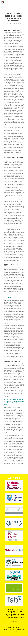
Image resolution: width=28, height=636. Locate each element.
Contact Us (14, 631)
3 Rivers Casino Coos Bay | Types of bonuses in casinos (14, 403)
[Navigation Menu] (26, 2)
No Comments (18, 23)
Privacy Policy (20, 629)
